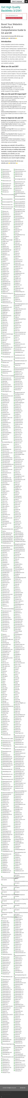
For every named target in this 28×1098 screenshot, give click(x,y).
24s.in (4, 681)
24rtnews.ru (18, 531)
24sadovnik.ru (6, 812)
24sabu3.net (18, 801)
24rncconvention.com (20, 332)
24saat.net (17, 731)
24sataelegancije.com (20, 1038)
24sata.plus (18, 1029)
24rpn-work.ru (6, 491)
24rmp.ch (5, 327)
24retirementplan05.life (7, 199)
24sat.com (5, 1013)
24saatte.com (6, 783)
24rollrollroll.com (7, 422)
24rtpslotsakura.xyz (20, 549)
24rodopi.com (6, 399)
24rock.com (18, 379)
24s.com (5, 674)
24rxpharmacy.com (19, 647)
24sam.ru (5, 951)
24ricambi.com (18, 261)
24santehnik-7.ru (19, 994)
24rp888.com (18, 486)
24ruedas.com (18, 567)
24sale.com (18, 859)
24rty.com (5, 555)
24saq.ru (17, 1002)
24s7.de (4, 714)
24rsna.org (17, 513)
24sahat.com (6, 844)
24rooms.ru (5, 439)
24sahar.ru (5, 843)
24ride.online (6, 268)
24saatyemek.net (7, 794)
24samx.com (6, 965)
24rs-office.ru (6, 506)
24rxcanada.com (7, 644)
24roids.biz (5, 406)
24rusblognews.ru (19, 604)
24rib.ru (4, 261)
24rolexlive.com (6, 414)
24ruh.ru (17, 576)
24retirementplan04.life (19, 196)
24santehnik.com (7, 996)
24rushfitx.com (19, 609)
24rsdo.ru (5, 511)
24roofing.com (18, 432)
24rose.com (18, 449)
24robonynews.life (7, 371)
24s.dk (16, 676)
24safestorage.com (7, 834)
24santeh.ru (18, 987)
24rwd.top (5, 637)
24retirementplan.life (20, 193)
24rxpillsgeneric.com (8, 649)
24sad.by (17, 806)
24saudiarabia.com (7, 1052)
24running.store (6, 597)
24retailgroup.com (19, 192)
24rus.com (17, 602)
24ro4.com (17, 342)
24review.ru (18, 214)
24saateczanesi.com (20, 753)
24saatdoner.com (7, 751)
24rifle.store (18, 275)
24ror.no (17, 444)
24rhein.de (17, 246)
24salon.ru (17, 937)
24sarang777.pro (19, 1004)
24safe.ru (5, 827)
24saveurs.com (6, 1065)
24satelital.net (18, 1041)
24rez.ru (17, 228)
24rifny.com (5, 276)
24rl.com (5, 319)
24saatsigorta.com (7, 781)
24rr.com (5, 494)
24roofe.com (18, 431)
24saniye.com (18, 979)
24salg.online (18, 934)
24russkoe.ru (6, 624)
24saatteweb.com (7, 788)
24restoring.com (7, 185)
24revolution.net (19, 221)
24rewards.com (19, 224)
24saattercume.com (8, 786)
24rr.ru (4, 496)
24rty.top (17, 555)
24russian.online (6, 617)
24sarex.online (18, 1008)
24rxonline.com (6, 647)
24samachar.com (19, 951)
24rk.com (5, 314)
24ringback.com (6, 283)
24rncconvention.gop (8, 334)
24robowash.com (7, 378)
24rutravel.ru (18, 627)
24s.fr (4, 678)
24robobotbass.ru (19, 369)
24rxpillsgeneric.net (19, 649)
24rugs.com (5, 574)
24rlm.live (5, 320)
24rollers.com (6, 419)
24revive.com (6, 219)
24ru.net (17, 559)
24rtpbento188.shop (8, 539)
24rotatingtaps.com (7, 459)
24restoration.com (19, 169)
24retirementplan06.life (19, 199)
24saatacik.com (6, 734)
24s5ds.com (6, 709)
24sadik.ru (17, 811)
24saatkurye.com (19, 771)
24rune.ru (17, 587)
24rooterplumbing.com (6, 442)
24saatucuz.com (19, 788)
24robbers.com (6, 367)
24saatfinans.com (19, 758)
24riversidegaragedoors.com (21, 304)
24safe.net (17, 824)
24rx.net (4, 641)
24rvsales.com (6, 636)
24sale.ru (17, 865)
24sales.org (18, 926)
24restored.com (6, 178)
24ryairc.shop (6, 654)
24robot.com (18, 371)
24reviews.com (6, 218)
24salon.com (6, 937)
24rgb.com (17, 239)
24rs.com (5, 508)
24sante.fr (17, 986)
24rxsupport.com (7, 651)
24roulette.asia (6, 461)
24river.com (5, 299)
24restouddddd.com (20, 185)
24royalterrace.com (7, 481)
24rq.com (17, 493)
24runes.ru (17, 589)
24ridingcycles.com (19, 273)
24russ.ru (17, 614)
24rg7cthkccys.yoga (7, 239)
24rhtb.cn (5, 253)
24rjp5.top (5, 312)
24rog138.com (6, 401)
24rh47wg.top (18, 244)
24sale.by (17, 857)
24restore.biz (6, 173)
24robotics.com (19, 373)
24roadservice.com (19, 350)
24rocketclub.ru (19, 383)
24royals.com (18, 477)
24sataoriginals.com (20, 1039)
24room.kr (5, 436)
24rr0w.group (18, 496)
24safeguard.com (7, 831)
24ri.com (17, 254)
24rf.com (17, 231)
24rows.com (18, 469)
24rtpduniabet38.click (8, 541)
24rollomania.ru (19, 421)
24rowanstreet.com (7, 469)
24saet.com (5, 816)
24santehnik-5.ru (19, 992)
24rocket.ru (5, 383)
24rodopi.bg (18, 397)
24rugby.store (6, 572)
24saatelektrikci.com (20, 756)
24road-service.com (20, 344)
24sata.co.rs (6, 1019)
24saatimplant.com (20, 769)
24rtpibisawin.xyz (7, 543)
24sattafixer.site (7, 1047)
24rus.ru (4, 604)
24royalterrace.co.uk (20, 479)
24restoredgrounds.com (20, 179)
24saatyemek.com (19, 792)
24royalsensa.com (7, 479)
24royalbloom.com (19, 476)
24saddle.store (18, 809)
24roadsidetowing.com (6, 360)
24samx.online (18, 965)
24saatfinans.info (7, 759)
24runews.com (6, 591)
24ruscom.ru (6, 606)
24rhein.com (6, 246)
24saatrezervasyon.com (7, 779)
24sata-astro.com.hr (8, 1014)
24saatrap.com (19, 776)
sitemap (8, 1094)
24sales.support (19, 929)
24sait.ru (17, 854)
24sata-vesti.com (19, 1014)
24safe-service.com (20, 819)
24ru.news (5, 561)
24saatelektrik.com (7, 756)
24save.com (6, 1059)
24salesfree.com (7, 934)
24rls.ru (17, 320)
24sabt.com (5, 801)
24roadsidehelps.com (8, 357)
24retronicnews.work (8, 207)
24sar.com (5, 1004)
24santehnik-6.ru (7, 994)
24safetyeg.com (19, 837)
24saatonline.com (7, 776)
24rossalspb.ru (6, 456)
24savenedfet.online (20, 1060)
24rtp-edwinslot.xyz (7, 533)
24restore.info (6, 174)
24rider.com (5, 270)
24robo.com (6, 369)
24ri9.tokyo (18, 256)
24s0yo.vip (17, 701)
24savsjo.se (5, 1070)
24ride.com (18, 266)
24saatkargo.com (7, 771)
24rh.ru (4, 244)
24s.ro (16, 691)
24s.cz (16, 674)
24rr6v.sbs (5, 498)
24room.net (18, 436)
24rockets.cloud (6, 384)
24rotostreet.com (19, 459)
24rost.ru (17, 456)
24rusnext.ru (6, 614)
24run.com (5, 584)
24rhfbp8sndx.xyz (7, 250)
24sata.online (18, 1028)
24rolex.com (18, 412)
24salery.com (18, 917)
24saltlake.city (6, 941)
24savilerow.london (19, 1067)
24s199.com (6, 703)
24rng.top (17, 335)
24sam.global (6, 947)
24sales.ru (17, 927)
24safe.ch (5, 822)
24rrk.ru (17, 499)
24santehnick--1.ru (7, 989)
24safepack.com (19, 833)
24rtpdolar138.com (19, 539)
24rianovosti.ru (18, 260)
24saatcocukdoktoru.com (20, 747)
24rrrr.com (5, 503)
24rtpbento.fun (19, 538)
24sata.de (5, 1021)
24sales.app (5, 921)
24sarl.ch (5, 1011)
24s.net (4, 686)
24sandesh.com (6, 972)
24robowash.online (19, 378)
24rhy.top (17, 253)
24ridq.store (5, 275)
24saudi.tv (17, 1050)
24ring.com (18, 281)
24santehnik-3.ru (19, 991)
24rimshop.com (6, 281)
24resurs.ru (5, 190)
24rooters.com (18, 441)
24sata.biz (17, 1016)
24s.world (17, 699)
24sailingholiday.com (20, 849)
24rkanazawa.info (7, 315)
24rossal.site (6, 454)
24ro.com (17, 339)
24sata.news (6, 1028)
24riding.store (6, 273)
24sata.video (6, 1038)
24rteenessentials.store (7, 529)
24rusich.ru (17, 611)
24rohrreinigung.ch (19, 402)
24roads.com (18, 349)
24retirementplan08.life (19, 202)
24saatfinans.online (7, 761)
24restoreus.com (19, 183)
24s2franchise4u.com (8, 706)
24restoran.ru (6, 169)
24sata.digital (6, 1023)
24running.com (6, 596)
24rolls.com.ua (18, 424)
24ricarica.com (6, 263)
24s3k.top (17, 706)
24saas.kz (5, 726)
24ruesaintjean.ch (19, 569)
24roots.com (18, 442)
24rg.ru (16, 238)
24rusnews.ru (18, 612)
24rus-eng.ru (6, 601)
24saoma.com (6, 1001)
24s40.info (17, 708)
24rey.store (5, 228)
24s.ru (4, 693)
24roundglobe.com (7, 466)
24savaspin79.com (19, 1057)
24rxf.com (5, 646)
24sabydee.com (19, 802)
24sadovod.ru (18, 812)
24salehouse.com (19, 870)
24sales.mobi (6, 926)
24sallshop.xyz (6, 936)
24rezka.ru (5, 231)
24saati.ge (17, 768)
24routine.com (18, 467)
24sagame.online (7, 839)
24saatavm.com (7, 742)
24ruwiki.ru (5, 629)
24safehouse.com (19, 831)
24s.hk (4, 679)
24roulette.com (19, 461)
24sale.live (5, 862)
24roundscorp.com (19, 466)
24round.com (18, 464)
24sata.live (17, 1024)
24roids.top (5, 409)
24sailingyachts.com (8, 851)
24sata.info (5, 1024)
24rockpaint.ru (18, 388)
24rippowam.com (19, 288)
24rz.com (5, 659)
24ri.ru (4, 256)
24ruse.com (18, 606)
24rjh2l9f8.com (6, 310)
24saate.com (18, 751)
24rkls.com (5, 317)
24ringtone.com (6, 285)
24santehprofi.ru (7, 999)
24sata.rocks (18, 1031)
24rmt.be (5, 330)
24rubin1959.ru (18, 564)
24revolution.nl (6, 223)
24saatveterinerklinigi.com (20, 791)
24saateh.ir (18, 754)
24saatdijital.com (7, 748)
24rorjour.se (18, 446)
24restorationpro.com (20, 171)
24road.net (17, 345)
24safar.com (6, 817)
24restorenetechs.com (19, 182)
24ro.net (5, 340)
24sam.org (17, 949)
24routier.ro (5, 467)
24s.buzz (5, 671)
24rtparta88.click (19, 536)
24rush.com (18, 607)
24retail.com (6, 192)
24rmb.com (5, 324)
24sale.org (5, 865)
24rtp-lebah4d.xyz (7, 534)
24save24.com (6, 1060)
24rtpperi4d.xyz (6, 547)
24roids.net (5, 407)
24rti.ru (17, 529)
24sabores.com (19, 799)
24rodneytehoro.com (8, 396)
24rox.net (17, 471)
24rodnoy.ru (5, 397)
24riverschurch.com (7, 302)
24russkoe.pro (18, 622)
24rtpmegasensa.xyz (8, 545)
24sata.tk (17, 1034)
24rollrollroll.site (19, 422)
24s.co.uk (17, 673)
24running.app (18, 594)
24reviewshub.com (19, 218)
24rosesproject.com (8, 452)
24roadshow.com (7, 352)
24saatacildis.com (19, 737)
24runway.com (6, 599)
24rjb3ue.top (6, 309)
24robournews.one (19, 376)
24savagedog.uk (19, 1054)
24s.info (17, 681)
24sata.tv (5, 1036)
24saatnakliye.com (19, 775)
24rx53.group (6, 642)
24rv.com (5, 631)
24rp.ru (4, 486)
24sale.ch (5, 859)
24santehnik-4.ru (7, 992)
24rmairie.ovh (18, 322)
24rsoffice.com (6, 514)
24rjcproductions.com (20, 309)
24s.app (4, 668)
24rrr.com (5, 501)
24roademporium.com (20, 347)
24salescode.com (19, 932)
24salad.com (18, 855)
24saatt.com (18, 781)
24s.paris (17, 689)
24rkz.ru (17, 317)
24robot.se (5, 373)
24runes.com (6, 589)
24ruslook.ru (6, 612)
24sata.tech (5, 1034)
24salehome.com (7, 870)
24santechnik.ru (6, 987)
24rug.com (17, 571)
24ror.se (4, 446)
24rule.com (18, 579)
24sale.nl (5, 864)
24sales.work (18, 931)
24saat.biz (17, 728)
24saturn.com (18, 1049)
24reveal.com (6, 213)
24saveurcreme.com (20, 1064)
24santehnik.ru (18, 996)
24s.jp (16, 683)
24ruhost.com (6, 577)
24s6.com (17, 711)
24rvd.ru (4, 634)
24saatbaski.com (19, 742)
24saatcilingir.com (7, 746)
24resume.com (18, 188)
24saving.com (6, 1069)
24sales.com (6, 924)
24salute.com (6, 944)
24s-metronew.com (20, 662)
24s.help (17, 678)
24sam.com (18, 946)
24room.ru (5, 437)
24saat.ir (5, 731)
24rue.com (5, 567)
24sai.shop (5, 846)
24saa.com (18, 721)
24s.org (17, 688)
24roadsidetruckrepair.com (20, 360)
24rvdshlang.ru (18, 634)
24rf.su (17, 233)
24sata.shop (18, 1033)
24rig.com (17, 276)
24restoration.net (7, 171)
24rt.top (4, 526)
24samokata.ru (18, 958)
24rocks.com (6, 389)
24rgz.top (5, 243)
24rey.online (18, 226)
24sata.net (17, 1026)
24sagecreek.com (19, 839)
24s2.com (17, 704)
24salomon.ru (18, 936)
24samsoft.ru (18, 960)
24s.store (5, 694)
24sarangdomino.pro (8, 1006)
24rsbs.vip (17, 509)
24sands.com (6, 973)
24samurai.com (6, 963)
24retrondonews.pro (20, 203)
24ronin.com (18, 429)
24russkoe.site (18, 624)
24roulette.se (18, 462)
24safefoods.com (19, 829)
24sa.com (5, 718)
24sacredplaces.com (20, 804)
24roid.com (18, 404)
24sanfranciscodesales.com (21, 977)
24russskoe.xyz (6, 627)
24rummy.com (6, 582)
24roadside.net (6, 354)
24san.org (5, 969)
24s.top (17, 696)
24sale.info (18, 860)
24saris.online (6, 1009)
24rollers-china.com (7, 417)
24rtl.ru (4, 531)
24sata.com (18, 1019)
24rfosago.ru (6, 236)
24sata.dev (17, 1021)
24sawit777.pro (6, 1072)
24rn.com (17, 330)
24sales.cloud (6, 922)
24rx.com (17, 639)
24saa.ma (5, 723)
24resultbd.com (6, 186)
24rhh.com (17, 250)
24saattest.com (19, 786)
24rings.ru (17, 283)
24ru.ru (16, 561)
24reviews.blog (18, 216)
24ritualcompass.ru (20, 296)
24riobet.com (18, 285)
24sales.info (18, 924)
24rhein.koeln (6, 248)
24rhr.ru (17, 251)
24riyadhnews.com (7, 307)
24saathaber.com (19, 765)
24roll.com (5, 416)
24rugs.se (17, 574)
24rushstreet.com (7, 611)
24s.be (4, 669)
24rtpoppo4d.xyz (19, 545)
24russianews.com (7, 619)
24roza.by (5, 482)
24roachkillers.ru (7, 344)
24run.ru (4, 587)
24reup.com (5, 211)
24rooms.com (18, 437)
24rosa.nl (5, 447)
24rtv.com (5, 554)
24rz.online (17, 659)
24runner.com (6, 592)
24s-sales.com (6, 666)
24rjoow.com (18, 310)
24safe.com (18, 822)
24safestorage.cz (19, 834)
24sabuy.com (6, 802)
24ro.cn (17, 337)
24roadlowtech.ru (7, 349)
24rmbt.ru (17, 324)
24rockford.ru (6, 388)
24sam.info (18, 947)
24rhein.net (18, 248)
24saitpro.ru (5, 855)
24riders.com (6, 271)
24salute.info (18, 944)
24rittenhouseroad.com (19, 294)
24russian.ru (18, 617)
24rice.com (18, 263)
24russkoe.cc (6, 621)
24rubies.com (6, 564)
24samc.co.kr (18, 957)
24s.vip (16, 698)
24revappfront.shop (20, 211)
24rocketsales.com (7, 386)
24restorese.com (7, 183)
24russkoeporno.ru (19, 626)
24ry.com (17, 651)
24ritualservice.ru (7, 297)
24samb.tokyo (6, 957)
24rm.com (5, 322)
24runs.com (18, 597)
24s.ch (16, 671)
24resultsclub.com (7, 188)
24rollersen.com (19, 419)
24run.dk (17, 584)
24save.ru (17, 1059)
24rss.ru (4, 519)
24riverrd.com (18, 301)
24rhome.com (6, 251)
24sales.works (6, 932)
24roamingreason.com (19, 363)
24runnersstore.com (8, 594)
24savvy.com (18, 1070)
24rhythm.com (6, 254)
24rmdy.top (5, 325)
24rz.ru (4, 661)
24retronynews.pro (7, 208)
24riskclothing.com (19, 291)
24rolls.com (5, 424)
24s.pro (4, 691)
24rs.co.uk (17, 506)
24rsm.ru (5, 513)
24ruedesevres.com (7, 569)
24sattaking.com (19, 1047)
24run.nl (17, 586)
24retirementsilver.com (7, 204)
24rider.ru (17, 270)
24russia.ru (17, 616)
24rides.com (18, 271)
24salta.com (6, 939)
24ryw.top (17, 658)
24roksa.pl (5, 411)
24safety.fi (17, 836)
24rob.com (17, 365)
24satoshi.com (18, 1043)
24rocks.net (18, 389)
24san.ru (17, 969)
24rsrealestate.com (7, 518)
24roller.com (18, 416)
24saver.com (18, 1062)
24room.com (18, 434)
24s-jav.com (6, 662)
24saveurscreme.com (20, 1065)
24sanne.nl (5, 984)
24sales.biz (18, 921)
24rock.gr (5, 381)
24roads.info (6, 350)
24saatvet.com (6, 790)
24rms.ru (17, 329)
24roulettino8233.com (8, 464)
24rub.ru (17, 562)
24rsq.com (5, 516)
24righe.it (5, 278)
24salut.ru (17, 942)
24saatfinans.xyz (19, 761)
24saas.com (18, 724)
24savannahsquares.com (7, 1057)
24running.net (18, 596)
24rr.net (17, 494)
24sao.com (18, 999)
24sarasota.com (7, 1008)
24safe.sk (5, 829)
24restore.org (18, 176)
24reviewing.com (7, 216)
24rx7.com (17, 642)
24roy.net (5, 474)
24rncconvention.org (20, 334)
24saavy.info (18, 796)
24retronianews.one (20, 205)
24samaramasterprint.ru (20, 955)
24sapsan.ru (6, 1002)
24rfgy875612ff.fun (20, 234)
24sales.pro (5, 927)
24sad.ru (5, 807)
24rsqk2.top (18, 516)
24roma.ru (17, 426)
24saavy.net (5, 797)
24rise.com (18, 290)
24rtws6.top (18, 554)
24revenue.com (19, 213)
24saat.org (5, 733)
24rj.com (17, 307)
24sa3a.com (18, 718)
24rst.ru (17, 519)
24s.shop (17, 693)
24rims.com (18, 280)
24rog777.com (18, 401)
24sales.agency (19, 919)
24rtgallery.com (19, 528)
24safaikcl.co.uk (19, 816)
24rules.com (6, 581)
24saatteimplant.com (20, 783)
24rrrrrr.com (5, 504)
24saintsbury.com (7, 854)
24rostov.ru (18, 457)
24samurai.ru (18, 963)
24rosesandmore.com (20, 451)
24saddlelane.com (7, 811)
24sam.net (5, 949)
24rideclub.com (19, 268)
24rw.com (17, 636)
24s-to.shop (18, 666)
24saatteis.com (6, 785)
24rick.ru (5, 266)
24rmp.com (18, 327)
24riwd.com (5, 305)
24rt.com (5, 524)
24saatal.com (18, 741)
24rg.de (4, 238)
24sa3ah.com (6, 719)
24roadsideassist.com (19, 355)
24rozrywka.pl (6, 484)
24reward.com (6, 224)
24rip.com (17, 286)
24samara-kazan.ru (7, 954)
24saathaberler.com (20, 766)
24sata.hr (17, 1023)
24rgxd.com (18, 241)
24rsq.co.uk (18, 514)
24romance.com (7, 427)
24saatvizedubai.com (8, 792)
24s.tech (5, 696)
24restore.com (18, 173)
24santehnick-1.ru (19, 989)
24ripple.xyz (5, 288)
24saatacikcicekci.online (7, 738)
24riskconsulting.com (8, 293)
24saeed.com (18, 814)
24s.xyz (4, 701)
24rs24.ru (5, 509)
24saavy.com (6, 796)
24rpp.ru (17, 491)
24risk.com (5, 291)
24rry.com (17, 504)
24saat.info (18, 729)
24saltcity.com (18, 939)
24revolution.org (19, 223)
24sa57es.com (6, 721)
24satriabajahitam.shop (19, 1045)
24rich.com (5, 265)
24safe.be (5, 821)
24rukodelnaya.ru (7, 579)
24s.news (17, 686)
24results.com (18, 186)
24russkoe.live (6, 622)
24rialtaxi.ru (5, 260)
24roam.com (6, 362)
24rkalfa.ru (17, 314)
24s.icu (17, 679)
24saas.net (18, 726)
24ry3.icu (17, 652)
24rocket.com (18, 381)
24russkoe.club (18, 621)
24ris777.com (6, 290)
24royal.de (5, 476)
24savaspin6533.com (20, 1055)
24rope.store (6, 444)
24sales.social (6, 929)
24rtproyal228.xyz (19, 547)
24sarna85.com (19, 1011)
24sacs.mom (6, 806)
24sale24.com (6, 869)
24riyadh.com (18, 305)
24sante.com (6, 986)
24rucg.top (17, 566)
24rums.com (18, 582)
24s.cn (4, 673)
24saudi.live (5, 1050)
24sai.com (17, 844)
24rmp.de (5, 329)
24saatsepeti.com (19, 778)
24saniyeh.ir (5, 982)
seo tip (9, 1092)
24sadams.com (19, 807)
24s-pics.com (6, 664)
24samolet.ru (6, 960)
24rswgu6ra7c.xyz (7, 523)
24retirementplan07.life (7, 202)
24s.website (5, 699)
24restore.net (6, 176)
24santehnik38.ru (7, 997)
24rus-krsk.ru (6, 602)
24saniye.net (6, 981)
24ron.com (5, 429)
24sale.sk (17, 867)
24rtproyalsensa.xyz (7, 549)
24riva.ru (17, 297)
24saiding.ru (18, 846)
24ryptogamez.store (8, 658)
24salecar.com (18, 869)
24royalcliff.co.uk (7, 477)
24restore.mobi (19, 174)
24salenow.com (6, 872)
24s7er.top (5, 716)
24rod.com (5, 394)
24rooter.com (18, 439)
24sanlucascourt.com (20, 982)
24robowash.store (7, 379)
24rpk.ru (4, 489)
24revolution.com (7, 221)
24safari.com (18, 817)
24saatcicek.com (19, 744)
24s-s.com (17, 664)
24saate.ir (5, 753)
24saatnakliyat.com (20, 773)
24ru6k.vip (5, 562)
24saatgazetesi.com (8, 765)
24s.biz (17, 669)
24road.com (5, 345)
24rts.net (17, 552)
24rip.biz (5, 286)
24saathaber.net (7, 766)
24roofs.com (6, 434)
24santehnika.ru (19, 997)
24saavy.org (18, 797)
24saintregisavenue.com (20, 852)
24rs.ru (16, 508)
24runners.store (19, 592)
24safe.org (17, 826)
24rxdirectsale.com (19, 644)
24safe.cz (5, 824)
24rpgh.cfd (17, 487)
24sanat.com (6, 970)
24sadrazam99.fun (7, 814)
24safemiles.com (7, 833)
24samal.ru (5, 952)
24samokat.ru (6, 958)
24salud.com (6, 942)
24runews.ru (18, 591)
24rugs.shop (6, 576)
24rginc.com (6, 241)
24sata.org (5, 1029)
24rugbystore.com (19, 572)
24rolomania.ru (6, 426)
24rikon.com (6, 280)
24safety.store (6, 837)
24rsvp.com (18, 521)
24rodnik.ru (17, 396)
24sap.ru (17, 1001)
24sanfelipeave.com (7, 976)
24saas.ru (5, 728)
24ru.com (5, 559)
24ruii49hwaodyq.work (20, 577)
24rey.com (5, 226)
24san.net (17, 967)
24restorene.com (7, 180)
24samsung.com (7, 962)
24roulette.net (6, 462)
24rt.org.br (17, 524)
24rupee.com (18, 599)
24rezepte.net (18, 229)
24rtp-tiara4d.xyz (19, 534)
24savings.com (18, 1069)
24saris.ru (17, 1009)
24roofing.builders (7, 432)
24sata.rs (5, 1033)
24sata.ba (5, 1016)
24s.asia (17, 668)
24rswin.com (18, 523)
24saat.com (5, 729)
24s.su (16, 694)
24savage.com (6, 1054)
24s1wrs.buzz (6, 704)
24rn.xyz (5, 332)
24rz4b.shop (18, 661)
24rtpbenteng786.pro (8, 538)
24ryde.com (5, 656)
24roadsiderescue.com (19, 358)
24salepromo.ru (19, 916)
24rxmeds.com (18, 646)
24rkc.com (17, 315)
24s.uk (4, 698)
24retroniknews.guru (20, 207)
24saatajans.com (19, 739)
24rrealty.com (18, 498)
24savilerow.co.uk (7, 1067)
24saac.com (6, 724)
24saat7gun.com (19, 733)
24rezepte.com (6, 229)
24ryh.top (17, 656)
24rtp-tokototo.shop (8, 536)
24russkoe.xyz (6, 626)
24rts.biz (5, 552)
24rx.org (17, 641)
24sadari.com (6, 809)
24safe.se (17, 827)
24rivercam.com (6, 301)
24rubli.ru (5, 566)
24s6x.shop (5, 713)
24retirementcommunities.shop (9, 194)
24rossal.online (18, 452)
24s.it (4, 683)
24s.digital (5, 676)
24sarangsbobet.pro (20, 1006)
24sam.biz (5, 946)
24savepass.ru (6, 1062)
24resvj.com (18, 190)
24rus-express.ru (19, 601)
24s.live (4, 684)
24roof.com (5, 431)
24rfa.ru (4, 234)
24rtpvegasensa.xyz (20, 550)
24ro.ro (17, 340)
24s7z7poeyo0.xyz (19, 716)
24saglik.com (18, 841)
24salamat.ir (6, 857)
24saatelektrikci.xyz (7, 758)
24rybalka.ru (18, 654)
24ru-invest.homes (19, 557)
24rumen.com (18, 581)
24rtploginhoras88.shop (19, 544)
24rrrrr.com (18, 503)
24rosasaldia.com (7, 449)
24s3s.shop (5, 708)
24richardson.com (19, 265)
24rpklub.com (18, 489)
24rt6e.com (18, 526)
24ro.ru (4, 342)
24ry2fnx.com (6, 652)
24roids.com (18, 406)
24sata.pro (5, 1031)
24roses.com (6, 451)
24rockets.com (19, 384)
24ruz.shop (18, 629)
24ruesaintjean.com (7, 571)
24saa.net (17, 723)
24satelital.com (6, 1041)
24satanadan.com (7, 1039)
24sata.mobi (6, 1026)
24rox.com (5, 471)
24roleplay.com (18, 411)
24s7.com (17, 713)
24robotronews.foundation (8, 375)
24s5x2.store (6, 711)
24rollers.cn (18, 417)
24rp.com (17, 484)
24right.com (18, 278)
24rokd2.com (18, 409)
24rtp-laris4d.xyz (19, 533)
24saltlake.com (19, 941)
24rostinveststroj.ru (7, 457)
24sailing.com (6, 849)
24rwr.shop (17, 637)
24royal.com (18, 474)
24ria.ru (17, 258)
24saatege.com (6, 754)
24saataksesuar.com (8, 741)
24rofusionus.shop (19, 399)
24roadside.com (19, 352)
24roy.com (17, 472)
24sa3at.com (18, 719)
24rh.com (17, 243)
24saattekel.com (19, 785)
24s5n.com (18, 709)
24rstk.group (6, 521)
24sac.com (5, 804)
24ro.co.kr (5, 339)
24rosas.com (18, 447)
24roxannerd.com (7, 472)
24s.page (5, 689)
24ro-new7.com (6, 337)
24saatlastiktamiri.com (7, 774)
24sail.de (17, 848)
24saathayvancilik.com (6, 769)
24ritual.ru (5, 296)
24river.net (17, 299)
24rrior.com (5, 499)
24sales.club (18, 922)
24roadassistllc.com (8, 347)
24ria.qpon (5, 258)
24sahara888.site (19, 843)
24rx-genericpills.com (8, 639)
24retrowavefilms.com (19, 209)
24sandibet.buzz (19, 972)
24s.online (5, 688)
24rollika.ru (5, 421)
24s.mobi (17, 684)
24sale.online (18, 864)
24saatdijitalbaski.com (19, 749)
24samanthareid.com (20, 952)
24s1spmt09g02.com (20, 703)
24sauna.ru (17, 1052)
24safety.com (6, 836)
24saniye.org (18, 981)
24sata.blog (5, 1018)
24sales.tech (6, 931)
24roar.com (5, 365)
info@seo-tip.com (11, 1087)
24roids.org (18, 407)
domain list (22, 1087)
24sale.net (17, 862)
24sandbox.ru (18, 970)
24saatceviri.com (7, 744)
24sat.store (18, 1013)
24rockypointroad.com (19, 392)
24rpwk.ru (5, 493)
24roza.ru (17, 482)
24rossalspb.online (19, 454)
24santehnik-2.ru (7, 991)
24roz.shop (18, 481)
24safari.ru (5, 819)
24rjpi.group (18, 312)
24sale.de (5, 860)
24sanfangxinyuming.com (20, 975)
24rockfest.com (19, 386)
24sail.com (5, 848)
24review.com (6, 214)
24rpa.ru (4, 487)
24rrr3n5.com (18, 501)
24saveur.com (6, 1064)
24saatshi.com (18, 780)
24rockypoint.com (7, 391)
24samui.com (18, 962)
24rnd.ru (4, 335)
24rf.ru (4, 233)
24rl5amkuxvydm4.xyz (20, 319)
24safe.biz (17, 821)
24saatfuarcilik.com (7, 763)
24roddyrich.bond (19, 394)
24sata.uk (17, 1036)
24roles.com (6, 412)
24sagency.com (6, 841)
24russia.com (6, 616)
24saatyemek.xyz (19, 794)
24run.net (5, 586)
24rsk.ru (17, 511)
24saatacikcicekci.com (19, 736)
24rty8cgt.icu (6, 557)
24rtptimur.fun (6, 550)
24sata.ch (17, 1018)
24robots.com (18, 374)
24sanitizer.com (6, 979)
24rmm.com (18, 325)
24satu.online (6, 1049)
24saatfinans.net (19, 759)
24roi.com (5, 404)
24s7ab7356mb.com (20, 714)
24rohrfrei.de (6, 402)
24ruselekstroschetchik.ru (7, 608)
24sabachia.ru (6, 799)
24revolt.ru (17, 219)
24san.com (5, 967)
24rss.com (17, 518)
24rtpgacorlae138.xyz (20, 541)
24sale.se (5, 867)
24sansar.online (19, 984)
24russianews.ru (19, 619)
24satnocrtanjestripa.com (7, 1044)
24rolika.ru (17, 414)
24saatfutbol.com (19, 763)
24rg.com (17, 236)
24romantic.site (19, 427)
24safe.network (6, 826)
